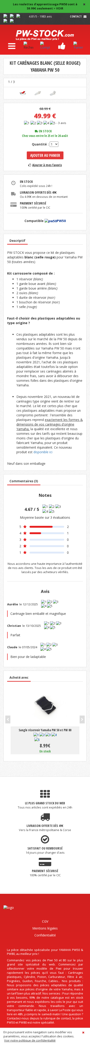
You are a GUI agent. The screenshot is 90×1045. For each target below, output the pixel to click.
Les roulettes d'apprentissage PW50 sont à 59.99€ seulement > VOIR (45, 6)
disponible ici (42, 452)
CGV (45, 921)
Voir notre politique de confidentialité (30, 1040)
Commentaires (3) (23, 481)
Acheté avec (18, 677)
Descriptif (17, 241)
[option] (22, 93)
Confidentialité (45, 935)
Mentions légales (45, 928)
